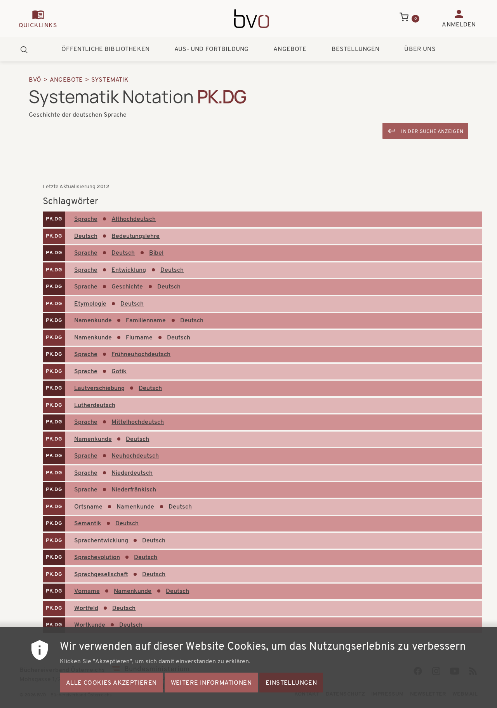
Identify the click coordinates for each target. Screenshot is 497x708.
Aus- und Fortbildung (211, 49)
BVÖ (35, 80)
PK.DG (54, 219)
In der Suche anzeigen (432, 131)
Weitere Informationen (211, 683)
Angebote (289, 49)
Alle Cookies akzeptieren (111, 683)
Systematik (110, 80)
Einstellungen (291, 683)
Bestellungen (356, 49)
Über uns (419, 49)
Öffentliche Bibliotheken (105, 49)
